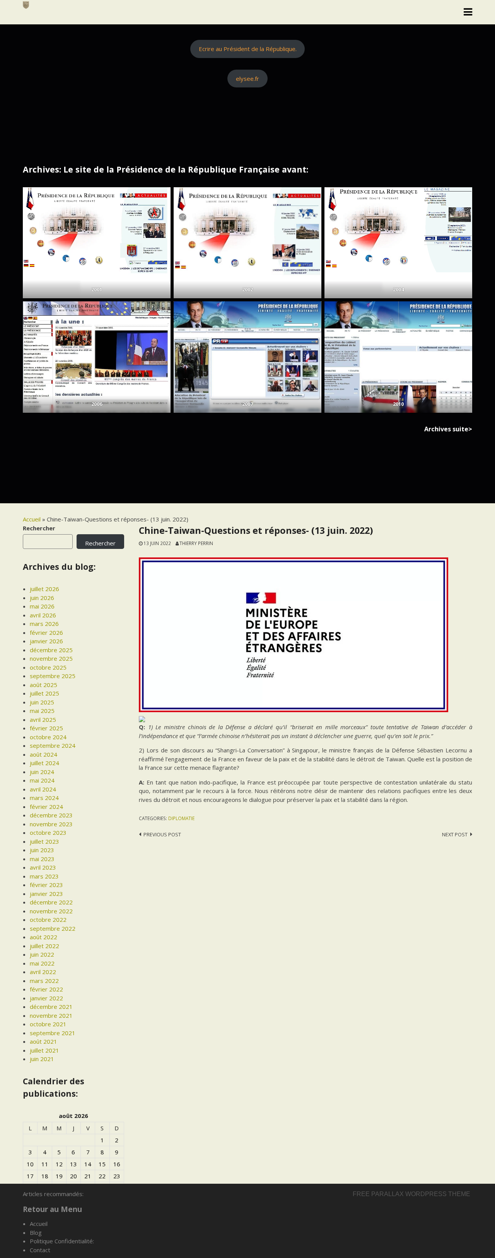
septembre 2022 (52, 928)
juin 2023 (42, 850)
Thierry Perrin (196, 543)
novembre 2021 (51, 1015)
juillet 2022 (44, 946)
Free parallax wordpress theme (411, 1194)
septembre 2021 (52, 1033)
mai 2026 (42, 606)
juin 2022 (42, 954)
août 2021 (43, 1041)
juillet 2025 (44, 693)
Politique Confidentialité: (62, 1241)
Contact (40, 1250)
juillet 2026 (44, 589)
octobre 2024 (48, 737)
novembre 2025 (51, 658)
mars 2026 (44, 623)
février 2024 (46, 806)
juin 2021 (42, 1059)
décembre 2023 (51, 815)
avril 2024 (43, 789)
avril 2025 (43, 719)
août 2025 (43, 685)
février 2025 (46, 728)
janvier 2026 (46, 641)
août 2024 (43, 754)
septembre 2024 (52, 745)
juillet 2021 (44, 1050)
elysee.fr (247, 78)
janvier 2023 (46, 893)
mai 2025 (42, 710)
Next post (455, 834)
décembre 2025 (51, 650)
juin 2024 (42, 772)
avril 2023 (43, 867)
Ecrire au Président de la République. (248, 49)
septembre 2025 (52, 676)
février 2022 (46, 989)
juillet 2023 (44, 841)
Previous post (162, 834)
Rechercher (39, 528)
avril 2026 (43, 615)
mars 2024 (44, 798)
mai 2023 (42, 859)
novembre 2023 (51, 824)
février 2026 (46, 632)
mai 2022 (42, 963)
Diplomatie (181, 818)
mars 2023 (44, 876)
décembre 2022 (51, 902)
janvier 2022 (46, 998)
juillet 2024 (44, 763)
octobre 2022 (48, 919)
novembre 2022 (51, 911)
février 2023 (46, 885)
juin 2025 (42, 702)
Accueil (32, 519)
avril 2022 (43, 972)
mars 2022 (44, 981)
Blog (36, 1232)
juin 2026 (42, 598)
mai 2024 (42, 780)
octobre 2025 (48, 667)
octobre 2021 (48, 1024)
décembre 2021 (51, 1006)
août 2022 (43, 937)
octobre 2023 (48, 832)
